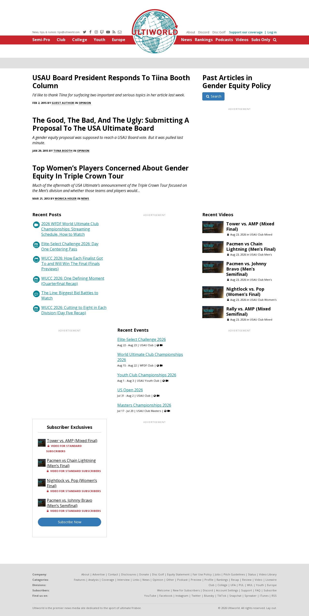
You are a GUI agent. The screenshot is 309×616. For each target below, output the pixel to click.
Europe (118, 39)
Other (170, 579)
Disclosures (128, 574)
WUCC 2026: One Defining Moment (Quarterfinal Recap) (72, 281)
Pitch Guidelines (234, 574)
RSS (274, 595)
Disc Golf (218, 32)
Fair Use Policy (202, 574)
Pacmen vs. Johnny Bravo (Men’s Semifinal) (246, 269)
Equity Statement (178, 574)
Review (247, 579)
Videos (242, 39)
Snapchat (235, 595)
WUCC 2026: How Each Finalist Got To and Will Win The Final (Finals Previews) (72, 264)
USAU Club (147, 345)
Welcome (163, 590)
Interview (123, 579)
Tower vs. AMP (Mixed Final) (250, 226)
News (186, 39)
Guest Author (63, 103)
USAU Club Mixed (261, 234)
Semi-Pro (41, 39)
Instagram (182, 595)
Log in (272, 32)
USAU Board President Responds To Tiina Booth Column (111, 81)
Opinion (85, 103)
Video (258, 579)
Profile (208, 579)
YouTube (150, 595)
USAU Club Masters (148, 411)
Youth (99, 39)
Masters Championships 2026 (144, 405)
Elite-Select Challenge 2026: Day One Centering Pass (69, 246)
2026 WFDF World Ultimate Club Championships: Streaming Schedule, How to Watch (70, 229)
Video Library (268, 574)
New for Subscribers (186, 590)
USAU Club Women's (263, 299)
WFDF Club (147, 365)
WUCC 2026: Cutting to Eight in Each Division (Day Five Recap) (73, 310)
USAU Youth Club (148, 380)
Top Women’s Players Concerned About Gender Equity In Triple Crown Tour (110, 171)
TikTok (221, 595)
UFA (233, 585)
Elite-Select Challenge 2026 (141, 339)
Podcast (182, 579)
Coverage (108, 579)
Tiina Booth (62, 150)
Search (215, 96)
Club (61, 39)
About (190, 32)
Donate (144, 574)
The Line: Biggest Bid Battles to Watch (69, 295)
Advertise (98, 574)
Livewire (271, 579)
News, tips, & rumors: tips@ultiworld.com (56, 32)
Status (252, 574)
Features (79, 579)
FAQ (257, 590)
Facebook (165, 595)
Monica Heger (66, 198)
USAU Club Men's (261, 254)
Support (246, 590)
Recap (235, 579)
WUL (250, 585)
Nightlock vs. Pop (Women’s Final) (245, 291)
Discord (203, 32)
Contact (113, 574)
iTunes (264, 595)
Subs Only (260, 39)
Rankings (204, 39)
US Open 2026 (130, 390)
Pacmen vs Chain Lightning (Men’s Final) (250, 246)
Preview (196, 579)
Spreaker (251, 595)
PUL (241, 585)
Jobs (217, 574)
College (79, 39)
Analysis (93, 579)
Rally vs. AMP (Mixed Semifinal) (248, 311)
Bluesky (209, 595)
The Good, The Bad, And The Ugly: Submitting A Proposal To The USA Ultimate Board (110, 124)
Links (136, 579)
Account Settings (227, 590)
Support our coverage (246, 32)
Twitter (196, 595)
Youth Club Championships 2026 (146, 375)
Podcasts (224, 39)
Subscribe (270, 590)
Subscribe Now (69, 522)
